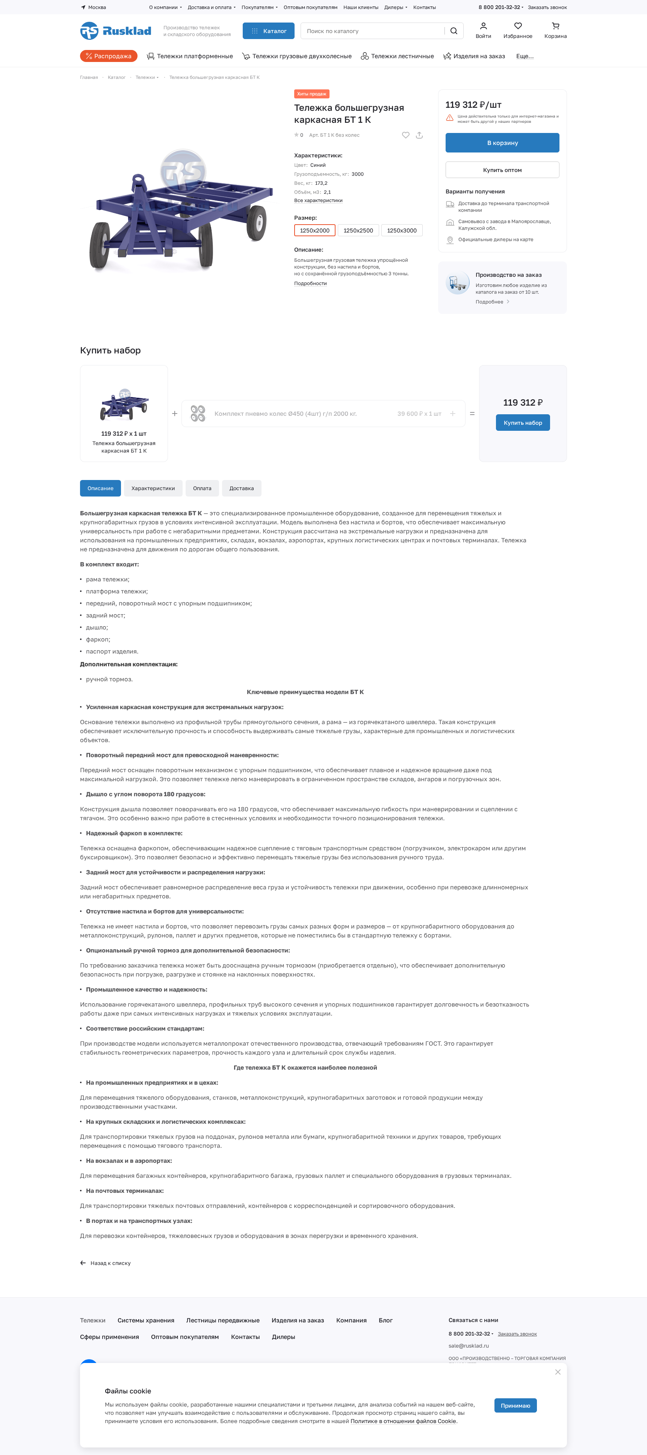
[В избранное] (406, 135)
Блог (386, 1320)
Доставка (242, 488)
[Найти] (453, 31)
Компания (351, 1320)
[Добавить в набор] (453, 413)
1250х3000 (402, 230)
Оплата (202, 488)
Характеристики (153, 488)
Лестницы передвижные (223, 1320)
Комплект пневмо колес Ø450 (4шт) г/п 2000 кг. (286, 413)
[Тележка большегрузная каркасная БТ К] (179, 188)
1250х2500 (358, 230)
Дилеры (283, 1336)
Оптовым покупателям (185, 1336)
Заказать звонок (547, 7)
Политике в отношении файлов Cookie (403, 1420)
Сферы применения (109, 1336)
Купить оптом (502, 169)
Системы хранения (146, 1320)
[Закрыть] (558, 1372)
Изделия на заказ (298, 1320)
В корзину (502, 142)
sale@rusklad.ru (469, 1345)
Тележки (93, 1320)
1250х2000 (315, 230)
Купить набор (523, 422)
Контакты (245, 1336)
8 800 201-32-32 (499, 7)
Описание (100, 488)
